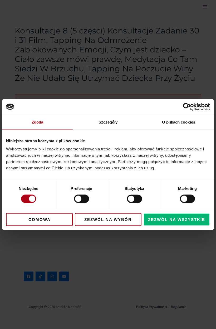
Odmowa (39, 219)
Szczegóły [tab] (108, 122)
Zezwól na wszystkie (176, 219)
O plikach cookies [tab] (178, 122)
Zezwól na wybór (108, 219)
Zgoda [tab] (37, 122)
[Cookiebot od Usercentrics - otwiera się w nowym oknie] (187, 107)
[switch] (81, 198)
